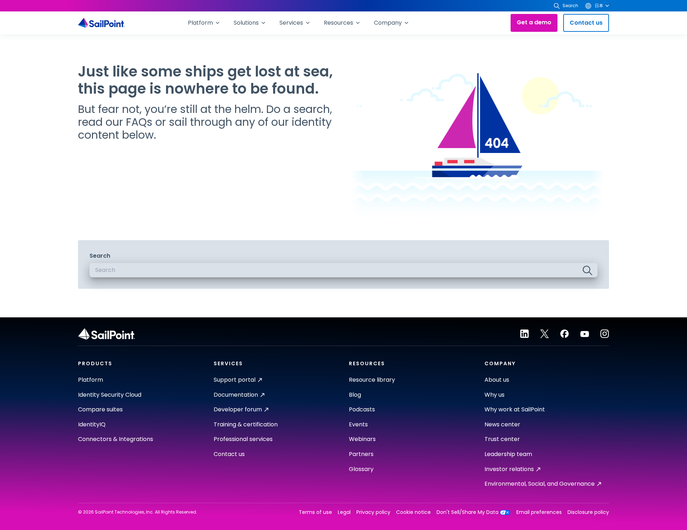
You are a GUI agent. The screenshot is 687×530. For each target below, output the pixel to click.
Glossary (361, 469)
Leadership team (508, 454)
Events (358, 424)
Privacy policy (373, 512)
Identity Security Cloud (109, 395)
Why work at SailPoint (514, 409)
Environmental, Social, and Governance (539, 484)
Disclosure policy (588, 512)
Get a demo (534, 22)
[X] (544, 334)
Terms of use (315, 512)
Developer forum (238, 409)
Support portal (234, 380)
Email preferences (539, 512)
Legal (344, 512)
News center (502, 424)
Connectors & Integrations (115, 439)
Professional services (243, 439)
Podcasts (362, 409)
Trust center (502, 439)
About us (496, 380)
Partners (361, 454)
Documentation (236, 395)
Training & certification (246, 424)
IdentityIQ (92, 424)
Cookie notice (413, 512)
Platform (90, 380)
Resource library (372, 380)
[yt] (584, 334)
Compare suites (100, 409)
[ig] (604, 334)
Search (99, 256)
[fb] (564, 334)
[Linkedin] (524, 334)
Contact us (586, 23)
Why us (494, 395)
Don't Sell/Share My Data (467, 512)
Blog (355, 395)
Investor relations (509, 469)
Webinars (362, 439)
